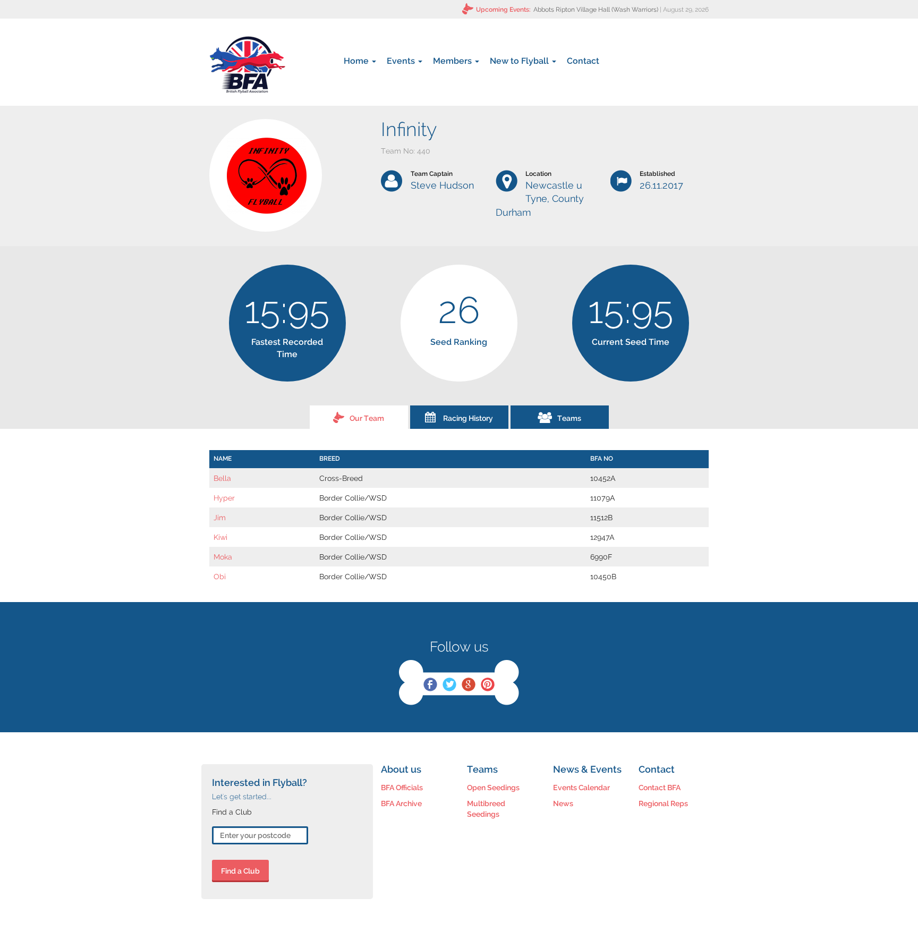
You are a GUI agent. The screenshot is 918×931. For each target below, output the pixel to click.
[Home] (247, 65)
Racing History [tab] (468, 418)
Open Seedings (493, 787)
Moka (223, 557)
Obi (220, 576)
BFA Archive (401, 803)
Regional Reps (663, 803)
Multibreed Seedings (486, 808)
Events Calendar (581, 787)
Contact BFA (660, 787)
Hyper (224, 498)
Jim (220, 517)
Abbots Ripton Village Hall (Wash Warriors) (595, 9)
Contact (583, 61)
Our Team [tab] (367, 418)
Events (402, 61)
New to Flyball (520, 61)
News (563, 803)
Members (453, 61)
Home (357, 61)
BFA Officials (402, 787)
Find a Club (240, 871)
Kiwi (220, 537)
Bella (222, 478)
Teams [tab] (569, 418)
